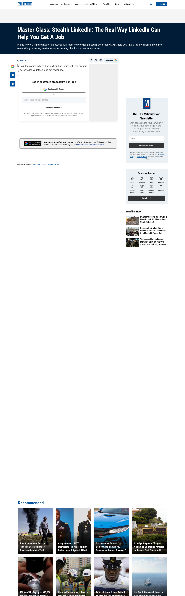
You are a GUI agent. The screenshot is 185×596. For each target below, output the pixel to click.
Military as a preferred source (90, 144)
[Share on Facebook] (91, 60)
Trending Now (133, 211)
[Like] (12, 83)
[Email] (101, 60)
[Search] (151, 4)
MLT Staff (23, 60)
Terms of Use (58, 113)
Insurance (54, 4)
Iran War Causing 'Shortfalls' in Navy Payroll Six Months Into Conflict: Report (153, 219)
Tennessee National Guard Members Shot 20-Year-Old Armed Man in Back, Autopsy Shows (153, 242)
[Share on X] (96, 60)
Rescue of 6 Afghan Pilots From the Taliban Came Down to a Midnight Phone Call (153, 230)
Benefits (106, 4)
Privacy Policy (72, 113)
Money (77, 4)
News (116, 4)
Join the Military (91, 4)
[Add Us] (12, 66)
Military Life (129, 4)
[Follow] (12, 75)
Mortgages (65, 4)
